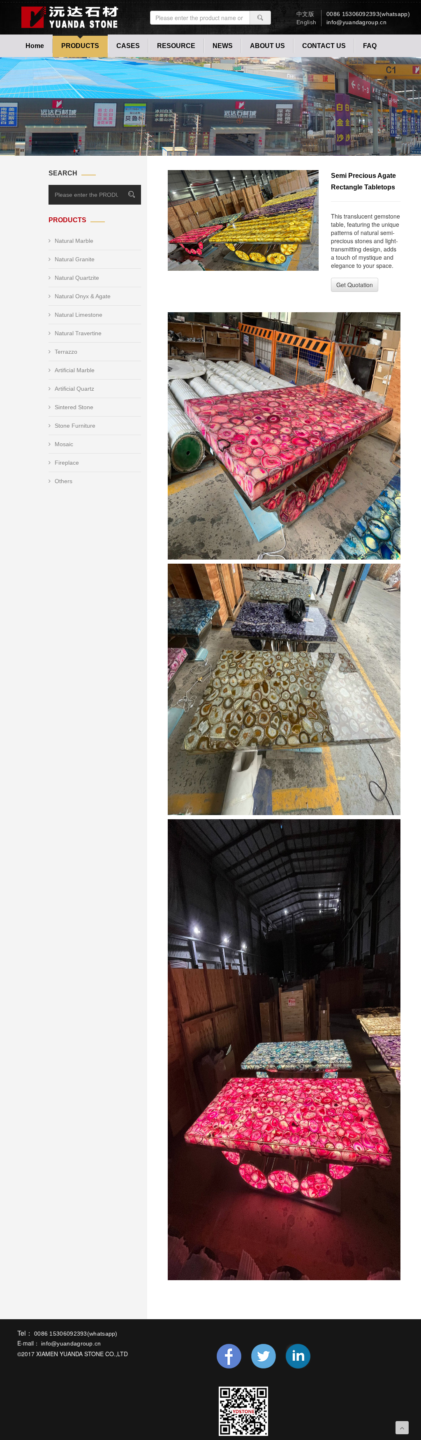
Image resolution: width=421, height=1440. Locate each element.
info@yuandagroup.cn (356, 22)
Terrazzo (66, 351)
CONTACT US (324, 45)
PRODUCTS (80, 45)
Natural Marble (74, 240)
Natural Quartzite (77, 277)
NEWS (223, 45)
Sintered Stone (74, 407)
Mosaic (64, 444)
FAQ (370, 45)
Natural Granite (75, 259)
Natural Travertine (78, 333)
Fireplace (67, 462)
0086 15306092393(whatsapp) (368, 14)
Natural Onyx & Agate (83, 296)
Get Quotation (354, 285)
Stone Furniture (75, 425)
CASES (128, 45)
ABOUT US (267, 45)
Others (63, 481)
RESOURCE (176, 45)
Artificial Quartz (74, 388)
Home (34, 45)
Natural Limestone (78, 314)
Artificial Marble (75, 370)
